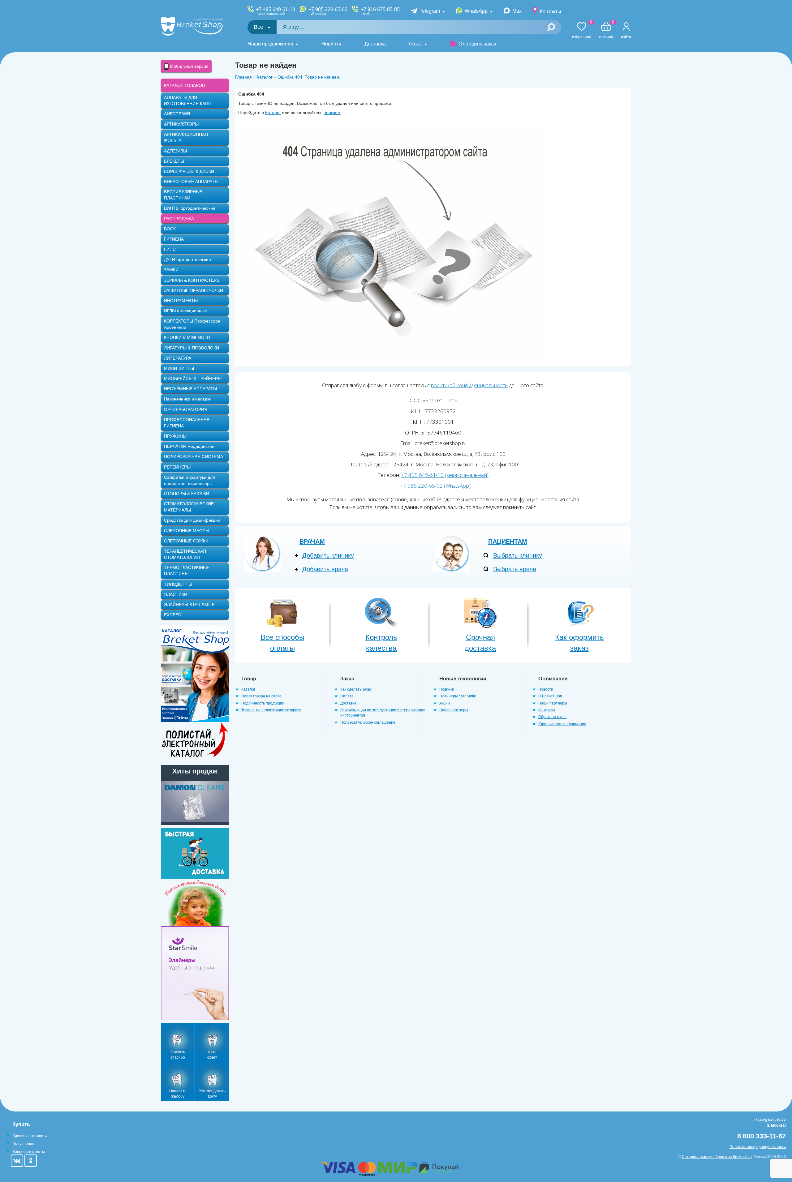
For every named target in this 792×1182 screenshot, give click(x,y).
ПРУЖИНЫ (175, 436)
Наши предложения (270, 43)
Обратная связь (552, 717)
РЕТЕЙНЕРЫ (177, 467)
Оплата (347, 696)
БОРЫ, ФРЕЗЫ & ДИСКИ (189, 171)
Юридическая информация (562, 724)
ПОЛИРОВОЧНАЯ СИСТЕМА (193, 456)
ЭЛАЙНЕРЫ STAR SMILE (189, 604)
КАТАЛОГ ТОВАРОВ (184, 85)
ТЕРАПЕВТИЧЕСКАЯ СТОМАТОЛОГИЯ (185, 554)
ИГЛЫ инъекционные (185, 310)
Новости (545, 689)
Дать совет (212, 1055)
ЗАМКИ (171, 269)
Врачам (312, 541)
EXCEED (172, 614)
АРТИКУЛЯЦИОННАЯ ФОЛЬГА (186, 137)
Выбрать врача (514, 569)
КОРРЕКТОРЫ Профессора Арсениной (192, 324)
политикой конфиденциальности (469, 385)
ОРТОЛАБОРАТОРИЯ (185, 409)
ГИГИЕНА (174, 239)
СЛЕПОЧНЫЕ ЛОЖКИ (186, 540)
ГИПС (170, 249)
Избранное (581, 30)
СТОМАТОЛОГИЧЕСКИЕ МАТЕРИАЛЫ (189, 506)
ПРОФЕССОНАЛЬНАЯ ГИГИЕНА (186, 422)
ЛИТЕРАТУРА (177, 358)
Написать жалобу (177, 1093)
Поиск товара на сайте (261, 696)
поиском (332, 112)
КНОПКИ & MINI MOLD (187, 337)
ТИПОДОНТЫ (178, 584)
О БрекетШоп (550, 696)
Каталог (265, 77)
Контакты (550, 11)
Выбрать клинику (517, 555)
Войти (626, 37)
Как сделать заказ (356, 689)
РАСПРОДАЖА (179, 218)
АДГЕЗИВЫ (175, 150)
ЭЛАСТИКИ (175, 594)
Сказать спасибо (177, 1055)
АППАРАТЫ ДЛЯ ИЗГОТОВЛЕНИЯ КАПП (187, 100)
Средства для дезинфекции (192, 520)
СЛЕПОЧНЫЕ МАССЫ (186, 530)
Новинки (331, 43)
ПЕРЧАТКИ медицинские (189, 446)
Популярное (23, 1143)
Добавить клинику (328, 555)
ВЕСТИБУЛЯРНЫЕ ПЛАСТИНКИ (183, 194)
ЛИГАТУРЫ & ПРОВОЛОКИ (191, 347)
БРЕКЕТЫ (174, 161)
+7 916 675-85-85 (380, 11)
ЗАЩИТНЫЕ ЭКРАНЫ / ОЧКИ (193, 290)
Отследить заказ (477, 43)
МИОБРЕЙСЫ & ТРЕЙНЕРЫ (193, 378)
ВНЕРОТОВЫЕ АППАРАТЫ (191, 181)
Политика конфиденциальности (758, 1147)
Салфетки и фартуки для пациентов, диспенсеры (189, 480)
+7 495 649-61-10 (275, 11)
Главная (243, 77)
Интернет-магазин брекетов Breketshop (717, 1156)
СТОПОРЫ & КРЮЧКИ (186, 493)
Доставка (375, 43)
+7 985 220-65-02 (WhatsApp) (435, 485)
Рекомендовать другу (212, 1093)
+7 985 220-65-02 (327, 11)
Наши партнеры (453, 710)
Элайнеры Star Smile (457, 696)
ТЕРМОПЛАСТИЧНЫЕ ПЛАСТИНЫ (186, 570)
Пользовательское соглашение (367, 722)
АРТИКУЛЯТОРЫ (181, 124)
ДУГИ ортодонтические (187, 259)
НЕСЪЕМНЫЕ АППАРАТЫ (190, 388)
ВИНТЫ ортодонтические (189, 208)
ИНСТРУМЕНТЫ (181, 300)
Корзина (606, 30)
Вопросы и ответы (28, 1152)
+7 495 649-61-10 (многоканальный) (445, 474)
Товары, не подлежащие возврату (271, 710)
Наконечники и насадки (188, 398)
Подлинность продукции (262, 703)
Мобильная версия (189, 66)
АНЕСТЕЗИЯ (177, 113)
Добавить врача (325, 569)
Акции (444, 703)
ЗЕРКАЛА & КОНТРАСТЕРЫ (192, 280)
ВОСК (170, 228)
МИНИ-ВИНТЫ (179, 368)
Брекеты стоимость (29, 1136)
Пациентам (507, 541)
